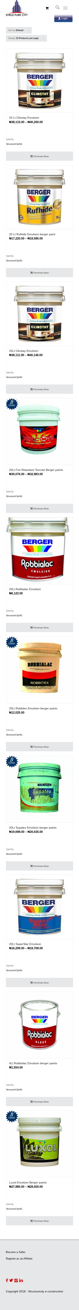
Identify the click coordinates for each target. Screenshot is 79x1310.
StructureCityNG (14, 144)
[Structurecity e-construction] (33, 8)
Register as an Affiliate (19, 1258)
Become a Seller (15, 1252)
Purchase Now (41, 156)
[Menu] (65, 8)
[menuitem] (55, 8)
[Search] (55, 8)
